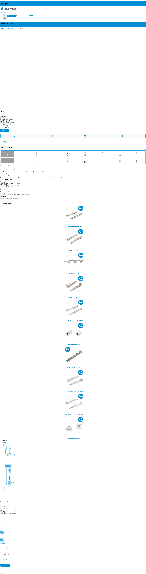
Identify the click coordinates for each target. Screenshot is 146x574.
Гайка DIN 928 (8, 466)
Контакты (5, 17)
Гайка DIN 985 (8, 473)
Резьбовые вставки (6, 487)
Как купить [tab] (5, 142)
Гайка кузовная (8, 483)
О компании (2, 542)
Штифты (4, 495)
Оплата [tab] (4, 143)
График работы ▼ (6, 1)
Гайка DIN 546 (8, 460)
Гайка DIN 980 (8, 471)
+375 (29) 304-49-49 (4, 3)
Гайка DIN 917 (8, 465)
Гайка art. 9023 (8, 446)
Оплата (4, 18)
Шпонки (4, 494)
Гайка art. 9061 (8, 448)
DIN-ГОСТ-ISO (7, 497)
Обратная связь (11, 15)
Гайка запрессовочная (9, 482)
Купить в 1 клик (5, 130)
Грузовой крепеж (6, 485)
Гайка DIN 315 (10, 127)
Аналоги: (5, 124)
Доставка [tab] (4, 144)
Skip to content (3, 12)
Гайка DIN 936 (8, 470)
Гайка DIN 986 (8, 474)
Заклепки (4, 486)
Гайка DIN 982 (8, 472)
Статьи (4, 19)
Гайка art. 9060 (8, 447)
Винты (4, 444)
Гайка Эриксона (8, 484)
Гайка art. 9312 (8, 452)
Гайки (4, 445)
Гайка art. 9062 (8, 449)
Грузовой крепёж (3, 524)
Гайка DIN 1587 (8, 475)
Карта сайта (2, 543)
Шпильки (5, 493)
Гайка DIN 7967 (8, 480)
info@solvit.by (3, 4)
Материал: (5, 125)
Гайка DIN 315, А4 (11, 455)
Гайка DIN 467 (8, 459)
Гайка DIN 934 (8, 468)
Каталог (4, 15)
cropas (11, 569)
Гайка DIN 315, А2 (11, 454)
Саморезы (5, 488)
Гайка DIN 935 (8, 469)
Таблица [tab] (4, 141)
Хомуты (4, 491)
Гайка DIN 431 (8, 456)
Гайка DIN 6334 (8, 478)
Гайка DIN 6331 (8, 477)
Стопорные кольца (6, 490)
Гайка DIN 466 (8, 458)
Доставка (4, 16)
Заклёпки (2, 525)
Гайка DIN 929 (8, 467)
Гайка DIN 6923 (8, 479)
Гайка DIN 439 (8, 457)
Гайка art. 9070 (8, 450)
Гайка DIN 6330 (8, 476)
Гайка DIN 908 (8, 464)
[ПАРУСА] (8, 10)
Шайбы (4, 492)
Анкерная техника (4, 520)
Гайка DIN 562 (8, 463)
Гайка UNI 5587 (8, 481)
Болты (4, 443)
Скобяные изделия (6, 489)
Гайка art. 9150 (8, 451)
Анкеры (4, 442)
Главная (4, 14)
